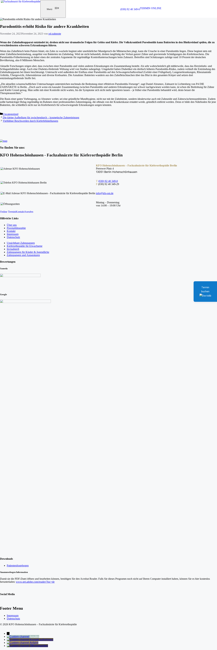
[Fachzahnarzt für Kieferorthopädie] (20, 1)
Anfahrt (34, 642)
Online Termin (8, 211)
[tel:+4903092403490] (18, 636)
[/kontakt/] (18, 645)
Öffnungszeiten (39, 645)
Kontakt (20, 211)
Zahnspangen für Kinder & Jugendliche (28, 252)
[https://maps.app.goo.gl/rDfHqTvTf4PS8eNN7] (18, 642)
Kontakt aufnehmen (41, 639)
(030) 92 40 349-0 (130, 9)
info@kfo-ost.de (104, 193)
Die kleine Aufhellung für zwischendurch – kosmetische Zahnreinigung (41, 117)
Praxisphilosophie (16, 228)
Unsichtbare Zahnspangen (21, 242)
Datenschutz (13, 237)
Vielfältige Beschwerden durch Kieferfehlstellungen (30, 120)
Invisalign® (13, 249)
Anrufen (28, 211)
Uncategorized (10, 114)
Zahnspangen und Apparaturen (23, 255)
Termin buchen (205, 289)
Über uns (12, 225)
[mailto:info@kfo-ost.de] (18, 639)
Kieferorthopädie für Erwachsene (24, 246)
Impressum (12, 234)
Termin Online (150, 8)
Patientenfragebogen (18, 565)
